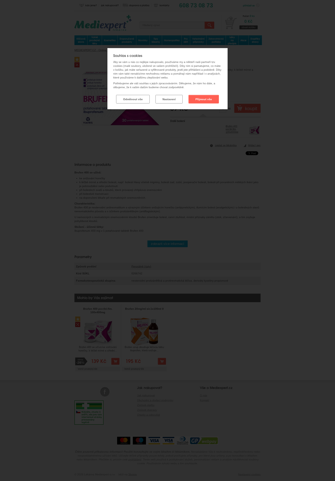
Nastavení (169, 99)
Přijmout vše (203, 99)
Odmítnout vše (133, 99)
